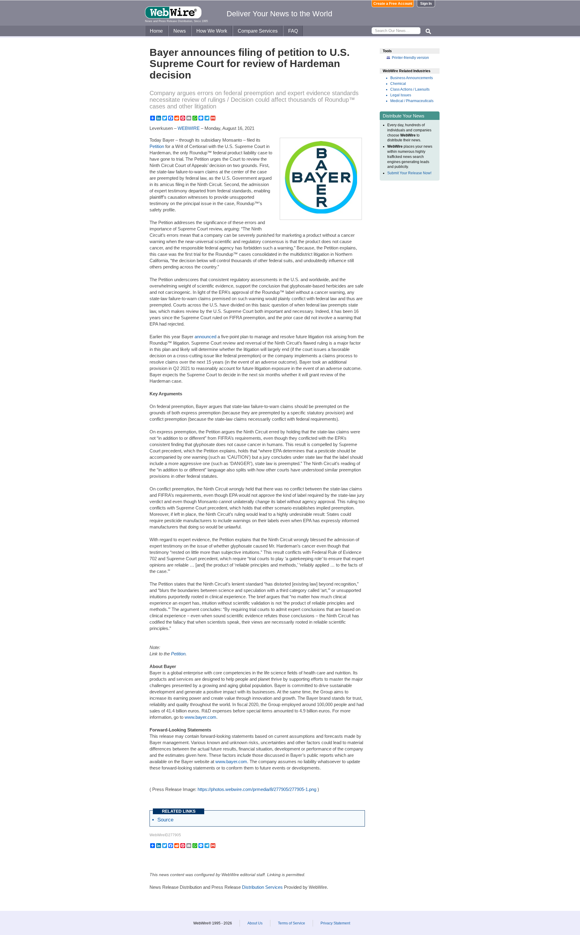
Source (165, 819)
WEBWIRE (189, 128)
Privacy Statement (335, 923)
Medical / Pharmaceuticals (411, 101)
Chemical (398, 84)
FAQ (293, 31)
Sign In (426, 4)
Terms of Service (291, 923)
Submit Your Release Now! (409, 173)
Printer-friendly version (410, 58)
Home (156, 31)
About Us (255, 923)
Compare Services (258, 31)
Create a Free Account (392, 4)
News (179, 31)
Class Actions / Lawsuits (410, 89)
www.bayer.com (200, 717)
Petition (157, 146)
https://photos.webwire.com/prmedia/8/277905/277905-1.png (257, 789)
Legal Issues (400, 95)
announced (205, 336)
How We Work (211, 31)
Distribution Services (262, 887)
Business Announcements (411, 78)
